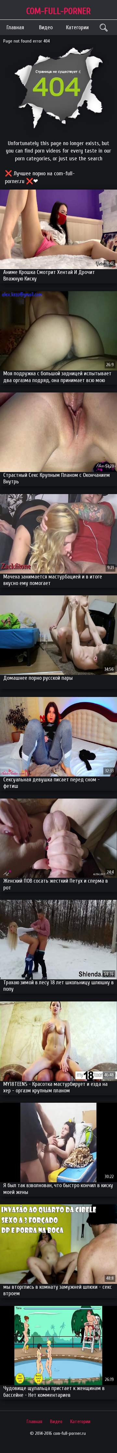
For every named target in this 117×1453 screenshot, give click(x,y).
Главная (15, 27)
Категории (77, 27)
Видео (46, 27)
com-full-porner (58, 11)
